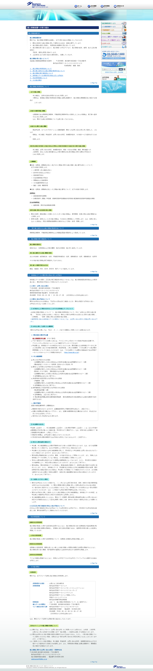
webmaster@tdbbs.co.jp (39, 659)
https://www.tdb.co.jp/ (72, 352)
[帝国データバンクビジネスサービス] (119, 667)
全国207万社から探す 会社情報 (114, 72)
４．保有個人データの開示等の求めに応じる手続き (46, 75)
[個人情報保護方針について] (35, 666)
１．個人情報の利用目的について (41, 68)
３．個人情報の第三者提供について (41, 73)
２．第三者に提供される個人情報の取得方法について (47, 71)
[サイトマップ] (48, 666)
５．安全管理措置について (38, 78)
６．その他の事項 (35, 80)
